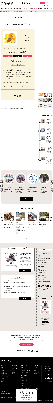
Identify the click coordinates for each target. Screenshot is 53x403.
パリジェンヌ (43, 289)
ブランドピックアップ (5, 375)
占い (39, 253)
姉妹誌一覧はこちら (45, 324)
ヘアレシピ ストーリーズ (26, 370)
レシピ (34, 370)
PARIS (13, 372)
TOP (1, 108)
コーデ (41, 255)
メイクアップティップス (25, 372)
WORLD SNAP (12, 8)
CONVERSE (47, 280)
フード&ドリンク (24, 380)
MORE (25, 271)
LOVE (17, 56)
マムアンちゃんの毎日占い (5, 11)
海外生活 (35, 373)
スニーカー (45, 272)
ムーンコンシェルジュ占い (32, 11)
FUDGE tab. (7, 8)
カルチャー (23, 377)
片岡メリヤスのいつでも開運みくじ (18, 11)
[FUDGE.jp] (27, 3)
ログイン (49, 3)
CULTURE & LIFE (26, 8)
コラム (22, 382)
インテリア (41, 280)
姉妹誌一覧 (47, 366)
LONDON (14, 373)
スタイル (40, 274)
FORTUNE (36, 8)
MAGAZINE (40, 8)
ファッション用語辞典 (5, 377)
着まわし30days (41, 260)
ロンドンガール (43, 278)
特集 (2, 367)
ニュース (3, 370)
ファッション (35, 367)
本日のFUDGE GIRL (41, 258)
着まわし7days (4, 380)
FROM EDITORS (48, 368)
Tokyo (48, 258)
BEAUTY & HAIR (19, 8)
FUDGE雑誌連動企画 (42, 276)
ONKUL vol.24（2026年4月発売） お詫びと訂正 (15, 292)
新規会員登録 (26, 344)
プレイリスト (23, 385)
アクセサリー (3, 381)
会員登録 (42, 3)
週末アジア (23, 383)
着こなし (42, 269)
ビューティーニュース (25, 369)
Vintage (41, 267)
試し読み (45, 322)
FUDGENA (31, 8)
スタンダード (3, 378)
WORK (27, 56)
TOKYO (13, 370)
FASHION (2, 8)
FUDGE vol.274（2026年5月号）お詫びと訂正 (15, 282)
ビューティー (35, 369)
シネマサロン (23, 387)
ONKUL (43, 253)
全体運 (8, 56)
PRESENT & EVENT (47, 8)
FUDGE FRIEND (44, 286)
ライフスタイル (24, 379)
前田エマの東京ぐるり (25, 388)
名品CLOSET (3, 369)
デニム (47, 253)
